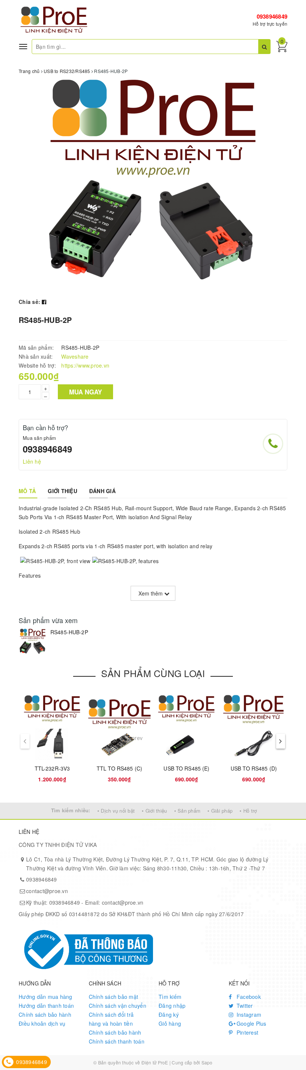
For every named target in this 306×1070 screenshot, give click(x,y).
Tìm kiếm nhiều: (70, 810)
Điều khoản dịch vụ (42, 1023)
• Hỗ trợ (248, 810)
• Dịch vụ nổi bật (116, 810)
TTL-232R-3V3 (52, 768)
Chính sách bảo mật (113, 996)
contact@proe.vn (47, 891)
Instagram (248, 1014)
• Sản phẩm (187, 810)
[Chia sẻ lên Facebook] (44, 301)
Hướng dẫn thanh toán (46, 1005)
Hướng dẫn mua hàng (45, 996)
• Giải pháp (219, 810)
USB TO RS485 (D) (254, 768)
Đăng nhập (172, 1005)
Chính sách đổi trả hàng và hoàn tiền (111, 1019)
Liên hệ (32, 461)
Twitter (244, 1005)
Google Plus (250, 1023)
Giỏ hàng (170, 1023)
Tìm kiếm (170, 996)
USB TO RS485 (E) (186, 768)
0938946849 (272, 16)
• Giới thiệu (154, 810)
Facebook (248, 996)
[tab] (27, 490)
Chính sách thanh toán (116, 1041)
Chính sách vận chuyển (117, 1005)
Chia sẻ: (29, 301)
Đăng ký (169, 1014)
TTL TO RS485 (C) (119, 768)
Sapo (207, 1062)
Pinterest (247, 1032)
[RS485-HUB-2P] (33, 642)
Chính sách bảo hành (45, 1014)
